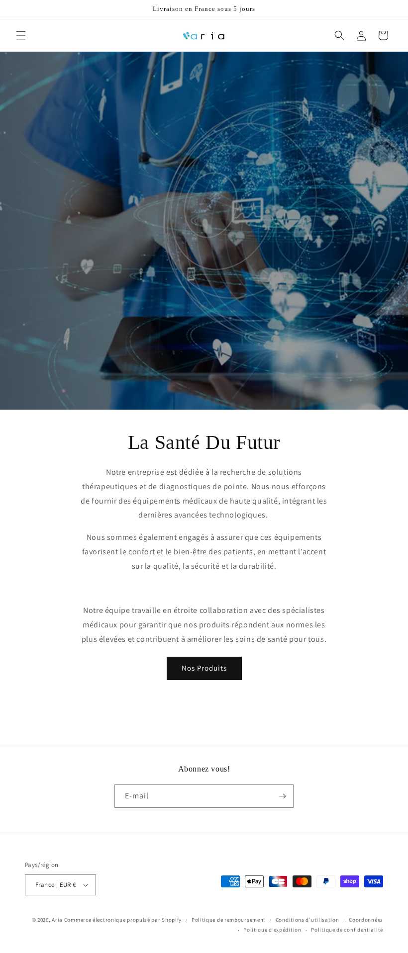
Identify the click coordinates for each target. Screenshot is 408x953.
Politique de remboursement (229, 919)
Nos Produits (204, 668)
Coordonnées (366, 919)
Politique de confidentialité (347, 929)
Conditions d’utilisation (307, 919)
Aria (57, 919)
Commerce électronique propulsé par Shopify (123, 919)
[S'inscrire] (282, 796)
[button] (21, 35)
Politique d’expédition (272, 929)
